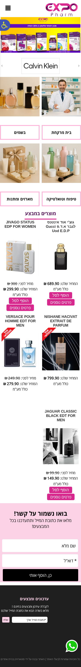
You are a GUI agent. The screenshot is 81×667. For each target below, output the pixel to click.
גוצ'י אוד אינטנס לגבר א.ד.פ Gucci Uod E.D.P (61, 226)
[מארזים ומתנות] (20, 181)
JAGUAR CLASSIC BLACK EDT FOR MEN (61, 415)
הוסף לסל (60, 295)
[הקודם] (79, 66)
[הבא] (1, 66)
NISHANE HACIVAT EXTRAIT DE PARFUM (60, 321)
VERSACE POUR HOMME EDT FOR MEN (20, 321)
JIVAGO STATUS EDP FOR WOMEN (20, 224)
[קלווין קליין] (40, 73)
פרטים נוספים (60, 302)
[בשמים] (20, 114)
